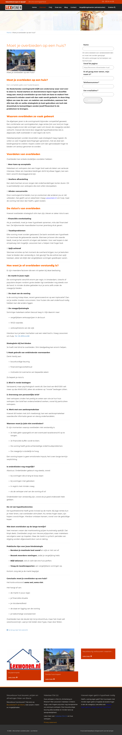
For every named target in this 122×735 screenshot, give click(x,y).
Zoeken (111, 7)
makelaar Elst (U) (61, 716)
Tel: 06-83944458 (22, 336)
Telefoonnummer (91, 82)
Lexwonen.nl (51, 198)
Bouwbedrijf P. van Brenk (16, 705)
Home (34, 7)
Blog (66, 7)
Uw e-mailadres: (90, 90)
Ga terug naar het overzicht (18, 630)
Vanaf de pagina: (90, 63)
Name (86, 45)
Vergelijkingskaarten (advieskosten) (92, 7)
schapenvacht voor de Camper (103, 731)
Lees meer (12, 677)
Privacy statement (50, 722)
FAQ (50, 7)
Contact (73, 7)
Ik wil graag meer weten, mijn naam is (96, 72)
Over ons (58, 7)
